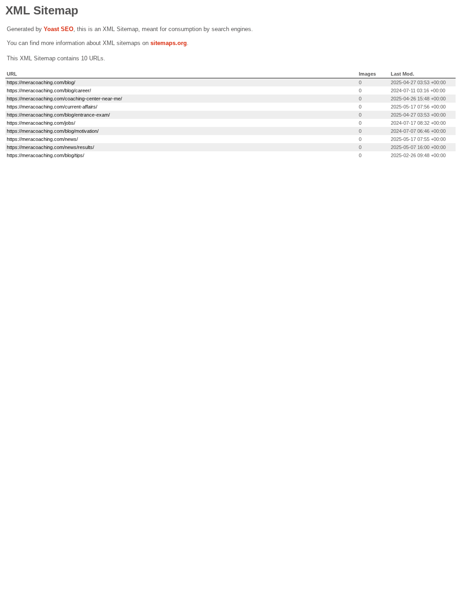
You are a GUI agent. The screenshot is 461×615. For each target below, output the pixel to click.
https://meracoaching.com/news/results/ (50, 147)
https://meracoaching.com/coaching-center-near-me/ (64, 98)
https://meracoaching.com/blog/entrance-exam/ (58, 115)
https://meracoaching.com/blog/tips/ (45, 155)
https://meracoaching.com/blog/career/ (49, 90)
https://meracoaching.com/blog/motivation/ (53, 131)
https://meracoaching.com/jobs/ (41, 123)
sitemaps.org (168, 43)
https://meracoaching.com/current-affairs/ (52, 106)
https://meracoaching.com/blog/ (41, 82)
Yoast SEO (58, 29)
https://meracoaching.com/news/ (42, 139)
